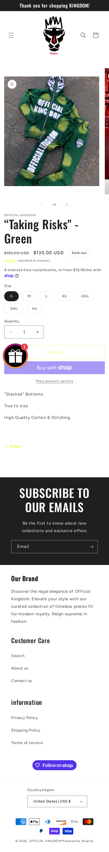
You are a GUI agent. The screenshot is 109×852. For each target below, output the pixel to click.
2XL (88, 297)
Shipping (10, 260)
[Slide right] (67, 205)
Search (18, 655)
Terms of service (27, 742)
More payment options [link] (54, 381)
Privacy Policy (24, 717)
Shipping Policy (26, 730)
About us (20, 668)
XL (67, 297)
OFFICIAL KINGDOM (45, 841)
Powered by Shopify (78, 841)
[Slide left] (42, 205)
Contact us (21, 680)
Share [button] (15, 446)
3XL (16, 310)
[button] (11, 35)
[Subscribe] (91, 546)
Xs (37, 310)
